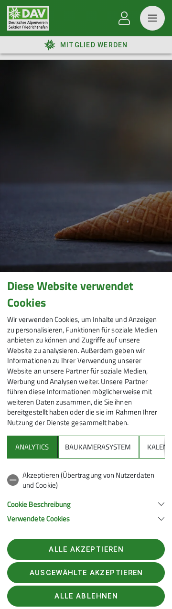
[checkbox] (86, 480)
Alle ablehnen (86, 596)
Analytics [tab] (32, 446)
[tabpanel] (86, 495)
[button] (86, 503)
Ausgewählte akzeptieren (86, 572)
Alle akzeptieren (86, 549)
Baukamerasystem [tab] (98, 446)
